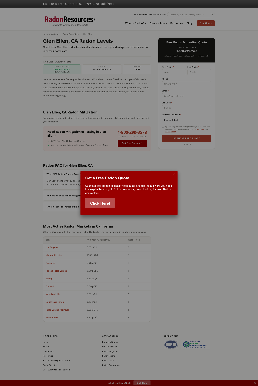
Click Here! (100, 203)
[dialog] (129, 193)
